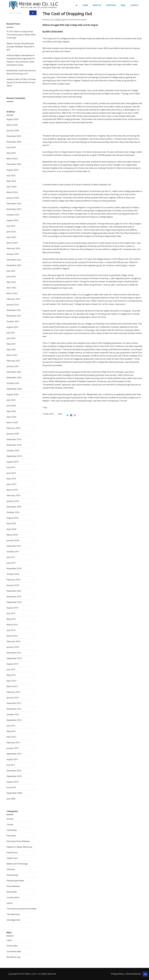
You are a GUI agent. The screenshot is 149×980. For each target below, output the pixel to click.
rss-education (13, 897)
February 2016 (13, 579)
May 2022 (11, 282)
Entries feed (12, 945)
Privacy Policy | (118, 973)
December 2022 (14, 259)
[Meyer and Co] (33, 5)
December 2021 (14, 310)
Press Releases (13, 886)
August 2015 (12, 607)
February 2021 (13, 360)
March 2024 (12, 192)
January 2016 (13, 585)
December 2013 (14, 652)
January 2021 (13, 366)
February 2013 (13, 692)
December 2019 (14, 439)
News (123, 5)
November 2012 (14, 708)
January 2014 (13, 647)
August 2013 (12, 663)
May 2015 (11, 619)
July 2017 (11, 557)
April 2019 (11, 484)
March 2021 (12, 355)
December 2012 (14, 703)
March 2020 (12, 422)
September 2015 (14, 602)
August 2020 (12, 394)
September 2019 (14, 456)
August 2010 (12, 781)
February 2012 (13, 742)
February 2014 (13, 641)
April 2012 (11, 736)
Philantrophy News (15, 880)
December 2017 (14, 546)
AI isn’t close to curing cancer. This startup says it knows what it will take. (21, 34)
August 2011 (12, 759)
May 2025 (11, 153)
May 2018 (11, 523)
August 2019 (12, 461)
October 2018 (13, 512)
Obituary (11, 869)
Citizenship (12, 830)
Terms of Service (133, 973)
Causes (10, 824)
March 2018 (12, 534)
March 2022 (12, 293)
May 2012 (11, 731)
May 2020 (11, 411)
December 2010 (14, 770)
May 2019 (11, 478)
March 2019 (12, 489)
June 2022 (11, 276)
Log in (9, 940)
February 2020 (13, 428)
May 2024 (11, 181)
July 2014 (11, 630)
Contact (134, 5)
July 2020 (11, 400)
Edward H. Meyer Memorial (19, 847)
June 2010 (11, 787)
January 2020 (13, 433)
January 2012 (13, 748)
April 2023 (11, 237)
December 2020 (14, 372)
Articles (73, 19)
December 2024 (14, 164)
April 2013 (11, 680)
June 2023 (11, 231)
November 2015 (14, 596)
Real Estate (12, 891)
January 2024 (13, 197)
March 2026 (12, 125)
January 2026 (13, 130)
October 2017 (13, 551)
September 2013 (14, 658)
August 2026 (12, 119)
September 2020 (14, 388)
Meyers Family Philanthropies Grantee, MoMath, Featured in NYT (20, 46)
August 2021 (12, 327)
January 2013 (13, 697)
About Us (97, 5)
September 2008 (14, 793)
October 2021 (13, 321)
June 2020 (11, 405)
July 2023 (11, 226)
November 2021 (14, 315)
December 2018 (14, 506)
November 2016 (14, 568)
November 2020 (14, 377)
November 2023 (14, 209)
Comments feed (14, 951)
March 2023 (12, 242)
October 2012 (13, 714)
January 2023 (13, 254)
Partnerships (12, 875)
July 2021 (11, 332)
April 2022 (11, 287)
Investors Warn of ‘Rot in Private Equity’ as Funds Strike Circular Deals (21, 82)
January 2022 (13, 304)
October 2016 (13, 574)
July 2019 (11, 467)
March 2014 (12, 635)
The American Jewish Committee (21, 908)
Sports (10, 903)
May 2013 (11, 675)
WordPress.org (13, 957)
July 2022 (11, 270)
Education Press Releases (18, 841)
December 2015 (14, 591)
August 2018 (12, 518)
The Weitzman (13, 914)
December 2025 (14, 136)
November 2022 (14, 265)
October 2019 (13, 450)
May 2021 (11, 343)
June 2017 (11, 562)
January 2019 (13, 501)
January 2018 (13, 540)
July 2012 (11, 725)
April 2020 (11, 416)
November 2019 (14, 445)
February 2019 (13, 495)
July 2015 (11, 613)
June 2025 (11, 147)
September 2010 (14, 776)
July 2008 (11, 798)
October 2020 (13, 383)
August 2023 (12, 220)
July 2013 (11, 669)
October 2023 (13, 214)
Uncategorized (13, 919)
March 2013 (12, 686)
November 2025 (14, 141)
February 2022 (13, 299)
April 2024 (11, 186)
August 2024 (12, 169)
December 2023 (14, 203)
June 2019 (11, 473)
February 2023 (13, 248)
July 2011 (11, 765)
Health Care (12, 852)
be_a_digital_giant (58, 19)
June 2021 (11, 338)
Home (85, 5)
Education (81, 19)
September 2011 (14, 753)
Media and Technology (17, 863)
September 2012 (14, 720)
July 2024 (11, 175)
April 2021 (11, 349)
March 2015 (12, 624)
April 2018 (11, 529)
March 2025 (12, 158)
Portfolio (111, 5)
